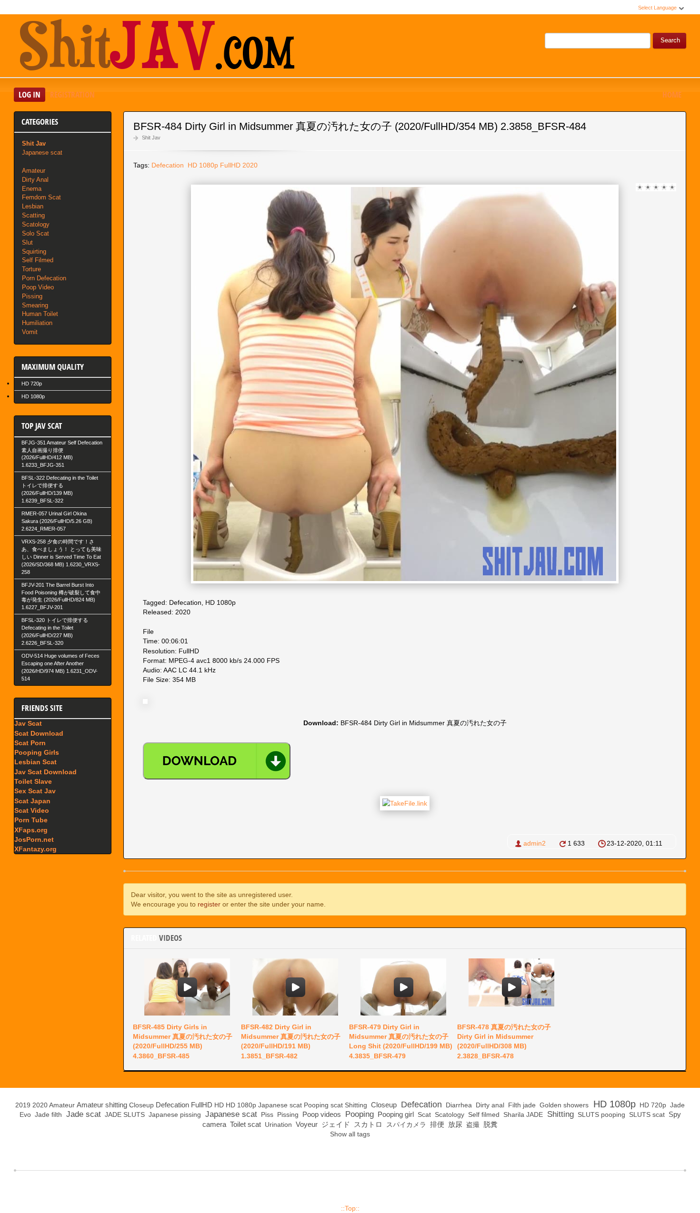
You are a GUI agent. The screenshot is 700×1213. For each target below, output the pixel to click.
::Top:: (350, 1208)
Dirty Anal (35, 179)
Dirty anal (489, 1105)
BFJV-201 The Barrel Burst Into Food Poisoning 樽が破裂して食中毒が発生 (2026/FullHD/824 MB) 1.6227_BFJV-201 (60, 596)
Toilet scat (244, 1124)
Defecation (167, 165)
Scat (423, 1114)
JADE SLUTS (124, 1114)
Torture (31, 269)
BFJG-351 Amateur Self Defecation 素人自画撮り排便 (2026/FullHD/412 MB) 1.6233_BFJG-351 (61, 454)
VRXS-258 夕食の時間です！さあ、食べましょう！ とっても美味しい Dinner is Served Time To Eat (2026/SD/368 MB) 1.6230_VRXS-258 (61, 557)
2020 (250, 165)
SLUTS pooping (600, 1114)
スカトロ (367, 1124)
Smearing (35, 305)
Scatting (33, 215)
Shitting (356, 1105)
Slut (27, 242)
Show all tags (350, 1134)
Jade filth (47, 1114)
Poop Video (38, 287)
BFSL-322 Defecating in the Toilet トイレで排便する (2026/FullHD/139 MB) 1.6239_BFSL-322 (59, 489)
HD (219, 1105)
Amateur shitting (102, 1105)
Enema (31, 188)
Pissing (32, 296)
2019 (22, 1105)
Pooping (316, 1105)
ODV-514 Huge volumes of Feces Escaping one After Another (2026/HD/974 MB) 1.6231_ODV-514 (60, 667)
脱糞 (489, 1124)
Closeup (141, 1105)
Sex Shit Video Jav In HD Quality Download (157, 47)
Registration (72, 94)
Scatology (36, 224)
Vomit (30, 331)
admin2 (534, 843)
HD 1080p (202, 165)
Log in (29, 94)
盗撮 (472, 1124)
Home (671, 94)
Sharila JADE (522, 1114)
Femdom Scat (41, 197)
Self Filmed (37, 260)
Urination (277, 1124)
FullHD (230, 165)
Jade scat (82, 1114)
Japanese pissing (174, 1114)
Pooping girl (395, 1114)
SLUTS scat (646, 1114)
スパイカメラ (405, 1124)
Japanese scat (42, 152)
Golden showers (563, 1105)
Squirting (34, 251)
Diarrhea (458, 1105)
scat (336, 1105)
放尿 (454, 1124)
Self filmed (483, 1114)
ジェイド (335, 1124)
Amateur (33, 170)
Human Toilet (40, 313)
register (209, 904)
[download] (216, 760)
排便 (436, 1124)
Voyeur (306, 1124)
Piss (266, 1114)
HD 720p (31, 383)
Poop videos (320, 1114)
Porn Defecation (44, 278)
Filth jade (521, 1105)
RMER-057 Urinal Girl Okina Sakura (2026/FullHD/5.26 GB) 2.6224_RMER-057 (56, 521)
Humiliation (37, 322)
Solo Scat (35, 233)
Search (670, 40)
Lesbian (32, 206)
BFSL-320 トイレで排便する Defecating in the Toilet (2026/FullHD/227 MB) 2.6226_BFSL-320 (54, 631)
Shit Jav (151, 137)
